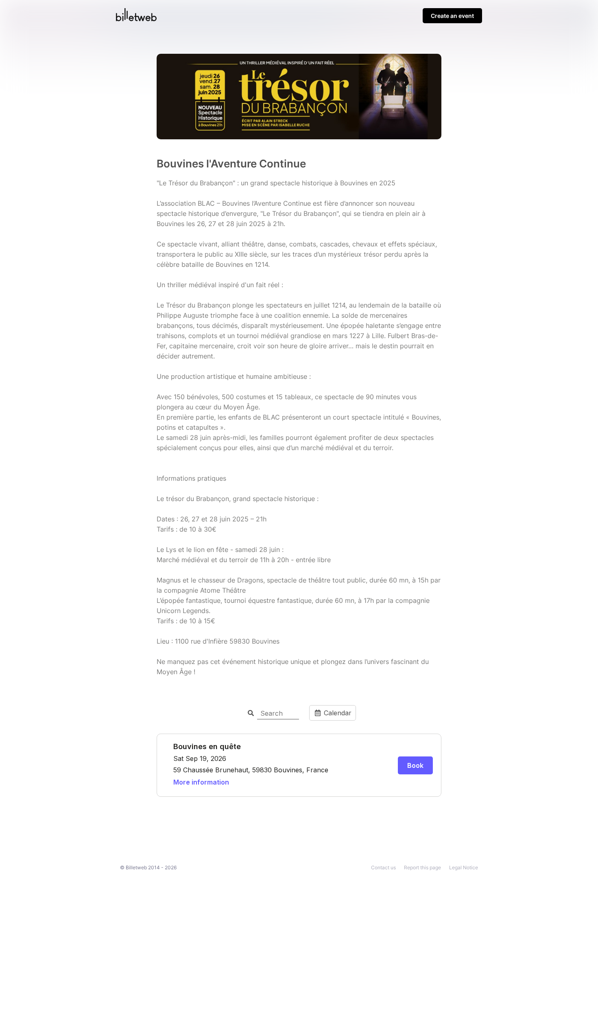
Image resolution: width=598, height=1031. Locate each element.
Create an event (452, 15)
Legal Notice (463, 867)
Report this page (422, 867)
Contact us (383, 867)
